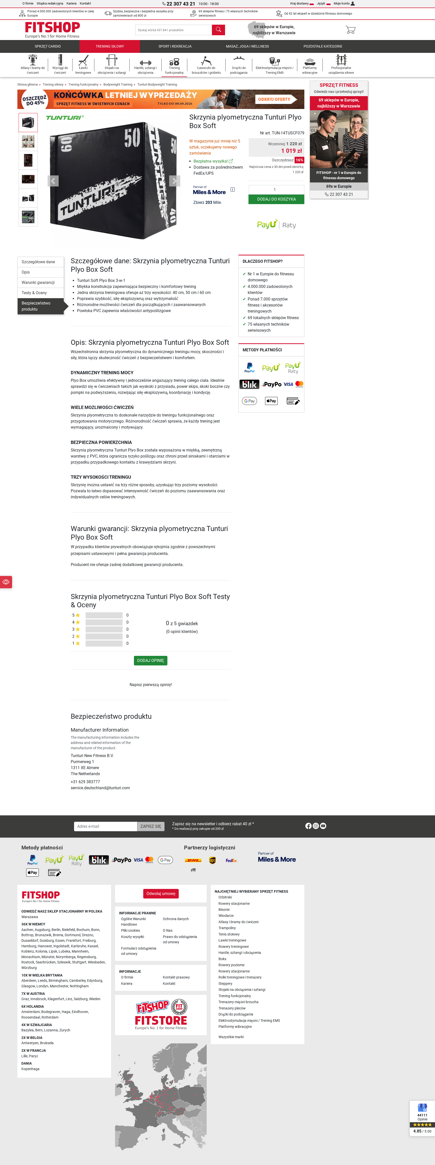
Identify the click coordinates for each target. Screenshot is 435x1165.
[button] (28, 122)
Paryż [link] (33, 1056)
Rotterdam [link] (50, 1017)
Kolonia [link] (41, 951)
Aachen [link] (27, 930)
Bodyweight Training (117, 84)
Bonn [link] (95, 930)
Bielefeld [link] (68, 930)
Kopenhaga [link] (30, 1069)
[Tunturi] (65, 117)
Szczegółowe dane (38, 261)
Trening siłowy (110, 46)
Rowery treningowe (234, 947)
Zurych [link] (64, 1030)
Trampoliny (227, 928)
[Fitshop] (52, 29)
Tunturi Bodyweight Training (157, 84)
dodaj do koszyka (276, 199)
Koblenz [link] (27, 951)
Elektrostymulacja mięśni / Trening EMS (249, 1021)
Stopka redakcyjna (50, 3)
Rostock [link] (27, 962)
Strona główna (27, 84)
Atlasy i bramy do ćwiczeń (239, 922)
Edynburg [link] (94, 981)
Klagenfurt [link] (56, 999)
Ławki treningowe (232, 940)
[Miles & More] (277, 856)
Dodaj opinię (150, 660)
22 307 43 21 (341, 194)
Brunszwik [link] (43, 935)
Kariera (71, 3)
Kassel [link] (93, 946)
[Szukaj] (218, 30)
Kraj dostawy (299, 3)
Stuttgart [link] (79, 962)
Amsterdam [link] (30, 1012)
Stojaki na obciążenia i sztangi (242, 990)
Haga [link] (66, 1012)
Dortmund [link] (73, 935)
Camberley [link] (77, 981)
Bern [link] (39, 1030)
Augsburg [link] (42, 930)
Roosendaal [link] (30, 1017)
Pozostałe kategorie (323, 46)
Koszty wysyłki (132, 937)
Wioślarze (226, 916)
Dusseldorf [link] (29, 940)
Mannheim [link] (80, 951)
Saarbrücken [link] (46, 962)
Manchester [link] (59, 986)
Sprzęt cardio (48, 46)
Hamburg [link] (28, 946)
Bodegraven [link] (50, 1012)
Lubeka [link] (64, 951)
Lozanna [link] (51, 1030)
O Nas (167, 930)
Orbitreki (225, 897)
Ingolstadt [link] (61, 946)
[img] (233, 189)
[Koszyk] (352, 30)
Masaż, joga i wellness (247, 46)
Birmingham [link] (58, 981)
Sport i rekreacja (175, 46)
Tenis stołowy (229, 934)
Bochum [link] (83, 930)
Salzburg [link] (81, 999)
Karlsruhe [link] (78, 946)
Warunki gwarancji (38, 282)
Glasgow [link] (28, 986)
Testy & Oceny (34, 292)
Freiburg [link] (89, 940)
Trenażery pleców (232, 1008)
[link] (231, 161)
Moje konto (342, 3)
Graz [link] (25, 999)
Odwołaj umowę (161, 893)
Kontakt (85, 3)
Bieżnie (224, 910)
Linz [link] (69, 999)
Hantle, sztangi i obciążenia (240, 953)
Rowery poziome (231, 965)
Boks (222, 959)
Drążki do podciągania (236, 1014)
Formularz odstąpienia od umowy (138, 951)
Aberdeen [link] (28, 981)
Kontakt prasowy (176, 977)
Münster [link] (48, 957)
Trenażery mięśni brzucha (239, 1002)
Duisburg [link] (47, 940)
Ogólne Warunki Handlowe (133, 922)
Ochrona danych (176, 919)
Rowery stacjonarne (234, 903)
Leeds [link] (42, 981)
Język (321, 3)
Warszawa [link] (29, 917)
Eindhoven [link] (80, 1012)
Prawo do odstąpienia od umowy (180, 940)
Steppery (225, 984)
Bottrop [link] (27, 935)
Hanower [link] (45, 946)
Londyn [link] (42, 986)
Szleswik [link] (63, 962)
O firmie (27, 3)
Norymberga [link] (66, 957)
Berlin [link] (56, 930)
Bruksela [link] (47, 1043)
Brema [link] (58, 935)
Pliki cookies (130, 930)
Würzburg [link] (29, 968)
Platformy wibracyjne (235, 1027)
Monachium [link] (30, 957)
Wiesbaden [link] (96, 962)
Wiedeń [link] (94, 999)
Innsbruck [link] (38, 999)
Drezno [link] (87, 935)
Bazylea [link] (27, 1030)
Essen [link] (60, 940)
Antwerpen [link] (30, 1043)
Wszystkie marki (231, 1037)
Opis (26, 272)
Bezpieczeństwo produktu (36, 306)
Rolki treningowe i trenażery (240, 977)
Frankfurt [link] (73, 940)
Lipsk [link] (53, 951)
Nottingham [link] (79, 986)
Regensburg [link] (86, 957)
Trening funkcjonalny (83, 84)
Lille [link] (24, 1056)
